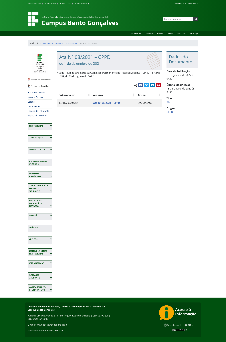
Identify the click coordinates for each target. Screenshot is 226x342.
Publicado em (67, 95)
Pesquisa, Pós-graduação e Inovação (40, 203)
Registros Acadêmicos (40, 175)
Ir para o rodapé (82, 3)
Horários (150, 33)
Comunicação (40, 137)
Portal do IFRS (136, 33)
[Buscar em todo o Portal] (195, 19)
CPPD (170, 112)
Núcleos (40, 239)
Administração (40, 263)
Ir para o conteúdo (35, 3)
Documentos (71, 43)
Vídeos (170, 33)
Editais (31, 101)
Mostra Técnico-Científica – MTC (40, 288)
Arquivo (98, 95)
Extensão (40, 215)
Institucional (40, 125)
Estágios (33, 227)
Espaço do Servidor (37, 115)
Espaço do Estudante (38, 110)
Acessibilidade (180, 3)
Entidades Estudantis (40, 276)
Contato (160, 33)
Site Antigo (193, 33)
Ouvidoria (181, 33)
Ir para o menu (51, 3)
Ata (168, 102)
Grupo (142, 95)
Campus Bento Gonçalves (52, 43)
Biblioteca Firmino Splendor (38, 162)
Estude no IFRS (35, 92)
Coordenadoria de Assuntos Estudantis (40, 188)
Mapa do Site (193, 3)
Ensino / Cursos (40, 149)
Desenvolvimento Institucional (40, 252)
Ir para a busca (66, 3)
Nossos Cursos (35, 97)
